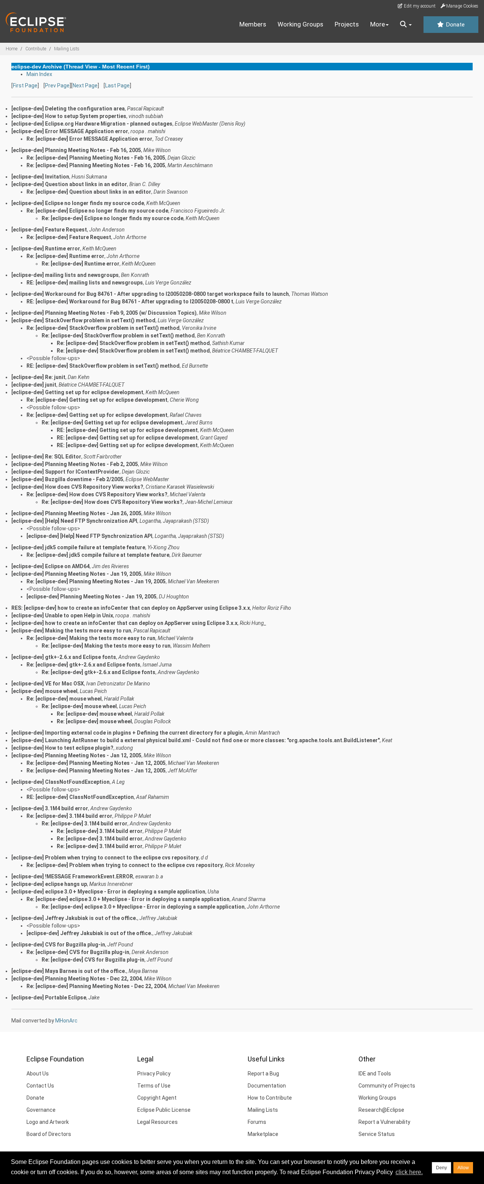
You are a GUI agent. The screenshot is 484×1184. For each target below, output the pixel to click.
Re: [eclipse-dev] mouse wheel (64, 699)
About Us (37, 1074)
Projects (347, 24)
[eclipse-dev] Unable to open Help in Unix (62, 615)
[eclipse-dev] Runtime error (45, 249)
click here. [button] (409, 1172)
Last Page (117, 85)
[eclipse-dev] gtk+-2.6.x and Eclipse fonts (63, 657)
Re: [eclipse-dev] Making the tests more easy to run (90, 638)
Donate (454, 24)
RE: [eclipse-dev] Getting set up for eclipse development (127, 430)
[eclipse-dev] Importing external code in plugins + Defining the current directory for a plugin (127, 733)
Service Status (376, 1134)
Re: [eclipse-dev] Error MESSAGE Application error (89, 139)
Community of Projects (386, 1086)
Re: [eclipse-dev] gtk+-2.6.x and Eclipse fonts (83, 665)
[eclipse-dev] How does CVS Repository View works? (77, 487)
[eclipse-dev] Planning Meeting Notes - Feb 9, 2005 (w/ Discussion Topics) (104, 313)
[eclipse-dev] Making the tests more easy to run (71, 631)
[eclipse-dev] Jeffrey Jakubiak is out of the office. (74, 918)
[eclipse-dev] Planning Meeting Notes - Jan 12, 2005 (76, 755)
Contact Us (40, 1086)
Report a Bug (263, 1074)
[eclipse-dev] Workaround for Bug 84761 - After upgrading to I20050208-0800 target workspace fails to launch (150, 294)
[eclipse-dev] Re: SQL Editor (46, 457)
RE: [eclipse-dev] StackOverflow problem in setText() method (103, 366)
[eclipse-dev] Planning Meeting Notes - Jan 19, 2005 (76, 574)
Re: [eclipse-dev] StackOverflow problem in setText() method (103, 328)
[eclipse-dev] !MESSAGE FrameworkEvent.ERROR (72, 876)
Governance (41, 1110)
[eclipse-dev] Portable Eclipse (48, 997)
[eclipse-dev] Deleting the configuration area (68, 109)
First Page (25, 85)
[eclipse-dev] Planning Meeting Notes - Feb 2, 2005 (74, 464)
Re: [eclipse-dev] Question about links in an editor (88, 192)
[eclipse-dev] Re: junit (38, 377)
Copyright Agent (157, 1098)
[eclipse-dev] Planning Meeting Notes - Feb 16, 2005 (76, 150)
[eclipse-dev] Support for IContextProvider (65, 472)
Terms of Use (154, 1086)
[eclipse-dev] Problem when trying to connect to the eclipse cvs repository (105, 858)
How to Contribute (270, 1098)
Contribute (35, 48)
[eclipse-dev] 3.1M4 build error (49, 808)
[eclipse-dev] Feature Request (49, 230)
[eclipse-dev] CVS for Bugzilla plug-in (58, 945)
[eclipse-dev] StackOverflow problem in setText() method (83, 320)
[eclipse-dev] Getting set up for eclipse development (77, 392)
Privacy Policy (154, 1074)
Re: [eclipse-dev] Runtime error (65, 256)
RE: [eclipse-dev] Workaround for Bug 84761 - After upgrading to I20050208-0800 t (129, 301)
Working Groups (300, 24)
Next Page (85, 85)
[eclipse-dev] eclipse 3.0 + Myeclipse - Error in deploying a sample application (108, 892)
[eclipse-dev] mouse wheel (44, 691)
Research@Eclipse (381, 1110)
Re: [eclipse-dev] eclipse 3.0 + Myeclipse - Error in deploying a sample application (128, 899)
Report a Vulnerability (384, 1122)
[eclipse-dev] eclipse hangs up (49, 884)
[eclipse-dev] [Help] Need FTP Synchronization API (74, 521)
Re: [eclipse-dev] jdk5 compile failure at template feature (97, 555)
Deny (441, 1167)
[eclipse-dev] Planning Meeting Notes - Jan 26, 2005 (76, 513)
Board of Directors (48, 1134)
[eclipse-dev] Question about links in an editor (69, 184)
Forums (257, 1122)
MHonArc (66, 1021)
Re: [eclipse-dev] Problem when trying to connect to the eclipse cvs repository (124, 865)
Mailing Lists (66, 48)
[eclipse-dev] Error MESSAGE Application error (69, 131)
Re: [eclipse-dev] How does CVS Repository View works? (97, 494)
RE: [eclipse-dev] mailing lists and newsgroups (84, 283)
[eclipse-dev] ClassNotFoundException (60, 782)
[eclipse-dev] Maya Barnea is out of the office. (68, 971)
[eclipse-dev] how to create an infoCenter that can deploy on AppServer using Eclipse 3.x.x (124, 623)
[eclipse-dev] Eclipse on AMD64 (50, 566)
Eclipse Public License (164, 1110)
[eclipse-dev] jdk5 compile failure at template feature (78, 547)
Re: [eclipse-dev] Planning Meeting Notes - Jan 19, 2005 (96, 581)
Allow (463, 1167)
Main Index (39, 74)
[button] (406, 24)
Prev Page (57, 85)
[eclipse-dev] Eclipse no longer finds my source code (77, 203)
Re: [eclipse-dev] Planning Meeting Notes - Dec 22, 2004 (96, 986)
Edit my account (419, 6)
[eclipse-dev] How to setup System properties (68, 116)
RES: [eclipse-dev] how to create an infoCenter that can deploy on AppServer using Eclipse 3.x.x (130, 608)
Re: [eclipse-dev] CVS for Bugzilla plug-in (77, 952)
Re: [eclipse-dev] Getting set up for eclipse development (97, 400)
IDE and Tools (374, 1074)
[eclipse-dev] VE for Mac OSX (47, 684)
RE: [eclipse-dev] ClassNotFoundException (80, 797)
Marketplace (263, 1134)
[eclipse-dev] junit (33, 385)
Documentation (267, 1086)
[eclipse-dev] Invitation (40, 177)
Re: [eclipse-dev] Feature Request (68, 237)
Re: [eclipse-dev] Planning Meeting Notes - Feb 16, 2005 (95, 158)
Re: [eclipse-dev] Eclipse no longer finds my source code (97, 211)
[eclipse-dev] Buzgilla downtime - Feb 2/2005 (67, 479)
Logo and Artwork (47, 1122)
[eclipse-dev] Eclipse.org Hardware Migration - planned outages (91, 124)
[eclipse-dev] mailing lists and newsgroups (65, 275)
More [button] (377, 24)
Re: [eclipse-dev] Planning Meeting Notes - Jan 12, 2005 (96, 763)
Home (11, 48)
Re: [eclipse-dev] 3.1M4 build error (69, 816)
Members (252, 24)
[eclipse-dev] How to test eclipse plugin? (62, 748)
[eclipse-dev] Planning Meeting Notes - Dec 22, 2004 (76, 979)
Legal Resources (157, 1122)
